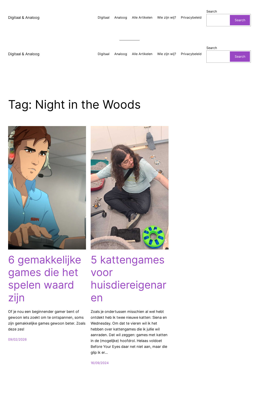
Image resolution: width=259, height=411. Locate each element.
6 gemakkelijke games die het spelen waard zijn (44, 279)
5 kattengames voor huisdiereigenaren (128, 279)
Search (211, 11)
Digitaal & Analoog (23, 17)
